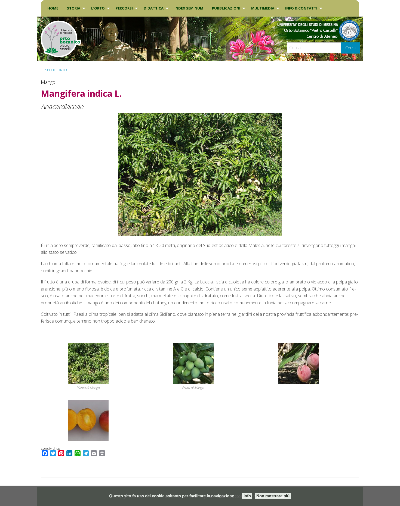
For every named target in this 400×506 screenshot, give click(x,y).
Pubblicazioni (226, 8)
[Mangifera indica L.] (200, 174)
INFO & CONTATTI (301, 8)
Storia (73, 8)
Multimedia (262, 8)
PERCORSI (124, 8)
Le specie (48, 70)
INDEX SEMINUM (188, 8)
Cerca (350, 47)
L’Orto (98, 8)
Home (52, 8)
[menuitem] (53, 8)
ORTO (62, 70)
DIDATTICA (154, 8)
